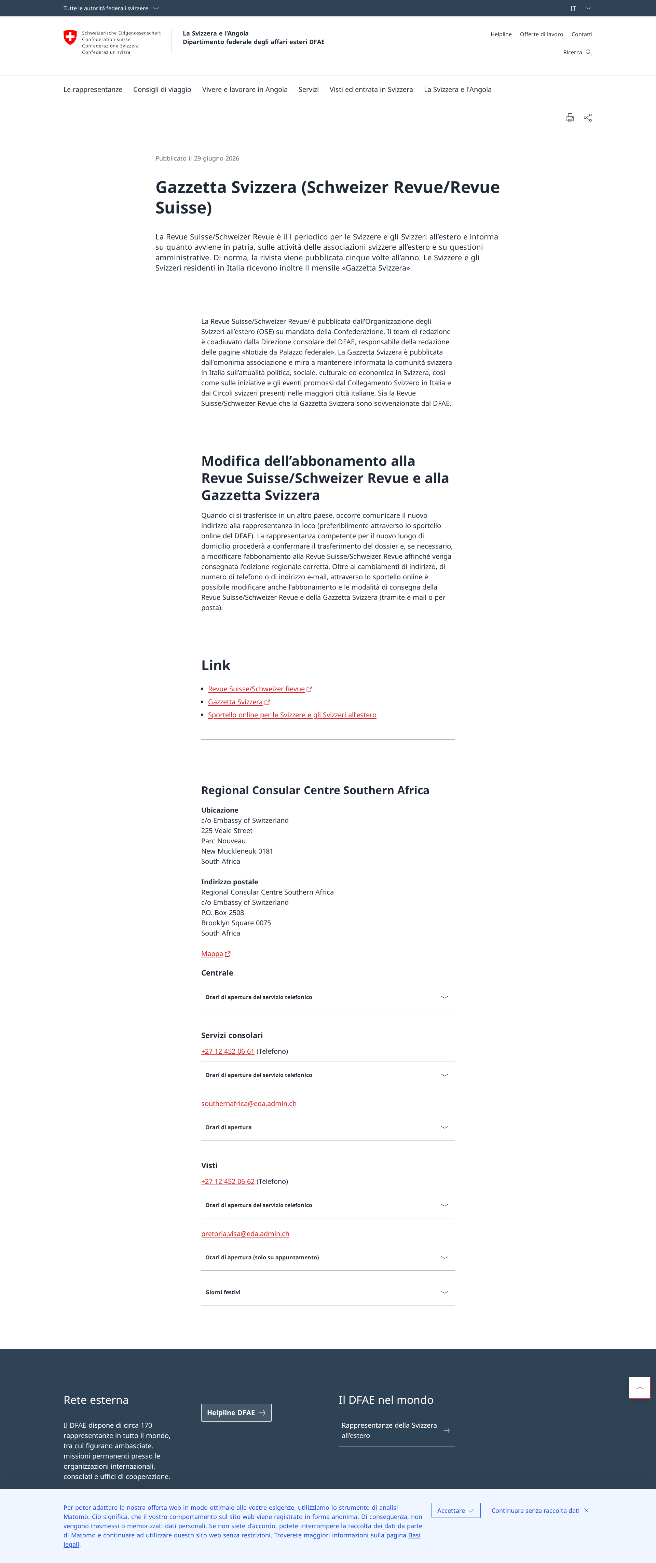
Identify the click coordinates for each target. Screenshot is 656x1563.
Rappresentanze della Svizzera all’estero (389, 1430)
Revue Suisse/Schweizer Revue (256, 688)
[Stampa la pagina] (570, 117)
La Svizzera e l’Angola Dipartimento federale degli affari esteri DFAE (254, 37)
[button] (93, 89)
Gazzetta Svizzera (235, 701)
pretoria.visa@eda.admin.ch (245, 1233)
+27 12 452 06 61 (228, 1051)
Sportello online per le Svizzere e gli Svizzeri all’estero (292, 714)
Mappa (212, 953)
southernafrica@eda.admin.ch (249, 1103)
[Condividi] (588, 117)
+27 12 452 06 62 (228, 1181)
